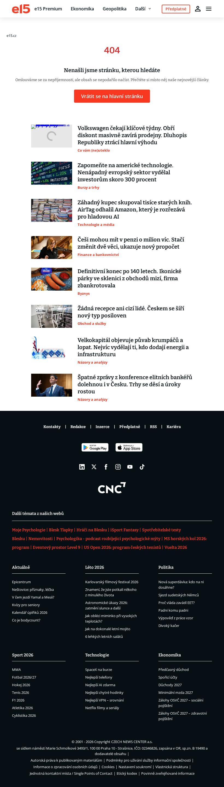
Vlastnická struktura (171, 766)
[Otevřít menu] (208, 8)
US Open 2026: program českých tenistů (122, 547)
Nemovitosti (40, 538)
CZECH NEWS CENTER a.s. (131, 741)
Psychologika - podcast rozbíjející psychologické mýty (108, 538)
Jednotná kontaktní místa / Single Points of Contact (71, 773)
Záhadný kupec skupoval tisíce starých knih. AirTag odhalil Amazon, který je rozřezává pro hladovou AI (135, 209)
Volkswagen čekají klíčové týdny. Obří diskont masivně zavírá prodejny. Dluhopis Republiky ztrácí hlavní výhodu (132, 135)
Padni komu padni (173, 610)
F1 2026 (18, 700)
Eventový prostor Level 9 (56, 547)
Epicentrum (21, 581)
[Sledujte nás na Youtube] (130, 466)
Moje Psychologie (28, 529)
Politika (165, 567)
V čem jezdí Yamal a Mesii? (33, 597)
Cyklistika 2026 (24, 715)
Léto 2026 (94, 567)
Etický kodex (127, 773)
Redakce (78, 427)
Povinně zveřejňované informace (167, 773)
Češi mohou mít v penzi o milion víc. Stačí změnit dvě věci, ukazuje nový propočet (131, 243)
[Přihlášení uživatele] (197, 8)
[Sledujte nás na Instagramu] (118, 466)
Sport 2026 (22, 655)
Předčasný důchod (173, 669)
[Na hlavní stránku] (21, 8)
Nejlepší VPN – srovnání (104, 700)
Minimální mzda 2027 (175, 692)
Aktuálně (21, 567)
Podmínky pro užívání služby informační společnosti (148, 760)
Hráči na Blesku (91, 529)
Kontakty (52, 427)
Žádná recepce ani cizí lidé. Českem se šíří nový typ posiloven (131, 312)
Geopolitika (114, 8)
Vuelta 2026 (175, 547)
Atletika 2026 (22, 707)
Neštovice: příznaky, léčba (33, 589)
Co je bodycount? (26, 620)
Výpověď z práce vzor (175, 617)
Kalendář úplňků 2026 (29, 612)
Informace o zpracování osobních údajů (65, 766)
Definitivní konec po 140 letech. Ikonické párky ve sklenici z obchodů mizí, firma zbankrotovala (129, 278)
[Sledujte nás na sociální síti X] (94, 466)
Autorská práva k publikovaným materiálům (66, 760)
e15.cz (11, 35)
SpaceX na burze (98, 669)
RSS (153, 427)
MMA (16, 669)
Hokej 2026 (21, 684)
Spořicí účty (167, 677)
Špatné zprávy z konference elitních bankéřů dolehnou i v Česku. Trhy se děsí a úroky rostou (135, 384)
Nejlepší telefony (98, 677)
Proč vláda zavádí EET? (176, 602)
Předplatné (129, 427)
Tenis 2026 (20, 692)
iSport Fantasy (124, 529)
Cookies (108, 766)
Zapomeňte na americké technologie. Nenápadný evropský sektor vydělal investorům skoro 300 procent (125, 172)
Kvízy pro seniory (26, 604)
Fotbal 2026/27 (24, 677)
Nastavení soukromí (135, 766)
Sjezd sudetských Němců (178, 595)
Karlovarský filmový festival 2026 (111, 581)
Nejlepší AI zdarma (100, 684)
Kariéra (174, 427)
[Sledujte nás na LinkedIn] (82, 466)
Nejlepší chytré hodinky (104, 692)
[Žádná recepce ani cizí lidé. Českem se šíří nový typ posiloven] (51, 316)
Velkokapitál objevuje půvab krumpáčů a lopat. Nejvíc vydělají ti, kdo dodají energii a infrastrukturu (133, 347)
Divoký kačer (168, 625)
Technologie (97, 655)
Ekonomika (82, 8)
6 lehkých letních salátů (104, 636)
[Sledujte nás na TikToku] (142, 466)
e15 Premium (48, 8)
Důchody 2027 (170, 684)
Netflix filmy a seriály (102, 707)
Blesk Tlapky (61, 529)
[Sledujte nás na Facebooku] (106, 466)
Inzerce (103, 427)
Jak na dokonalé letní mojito (107, 628)
